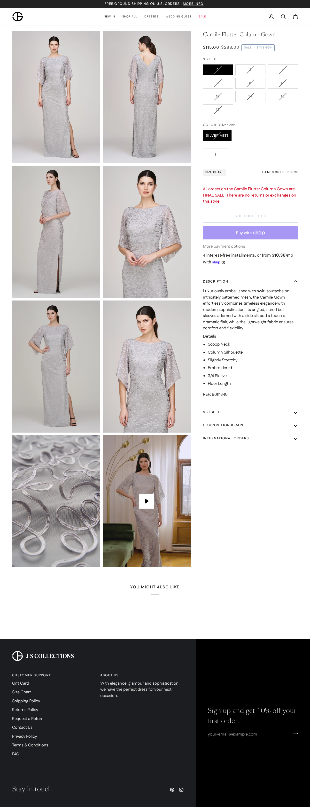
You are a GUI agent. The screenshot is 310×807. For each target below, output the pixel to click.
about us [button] (109, 675)
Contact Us (22, 727)
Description (215, 281)
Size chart (214, 172)
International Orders (226, 438)
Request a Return (28, 719)
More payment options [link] (224, 246)
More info (193, 3)
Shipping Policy (26, 701)
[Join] (294, 733)
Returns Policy (25, 710)
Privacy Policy (24, 736)
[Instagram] (181, 790)
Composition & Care (224, 425)
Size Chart (21, 692)
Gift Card (20, 683)
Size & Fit (212, 412)
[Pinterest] (172, 790)
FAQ (15, 754)
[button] (130, 16)
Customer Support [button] (31, 675)
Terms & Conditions (30, 745)
